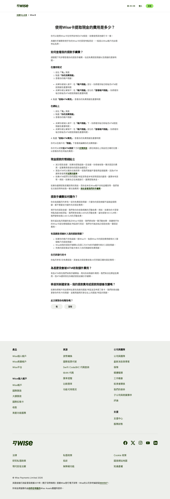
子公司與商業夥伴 (123, 395)
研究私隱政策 (19, 460)
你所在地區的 (34, 488)
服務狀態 (118, 424)
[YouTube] (148, 443)
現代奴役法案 (19, 466)
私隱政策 (67, 455)
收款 (14, 407)
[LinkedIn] (155, 443)
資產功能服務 (19, 413)
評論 (116, 400)
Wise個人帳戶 (19, 356)
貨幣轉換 (67, 356)
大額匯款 (17, 396)
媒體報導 (118, 372)
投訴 (65, 460)
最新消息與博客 (122, 361)
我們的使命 (119, 389)
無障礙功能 (68, 466)
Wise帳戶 (17, 385)
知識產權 (118, 466)
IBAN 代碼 (68, 372)
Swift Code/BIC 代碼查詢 (76, 367)
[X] (133, 443)
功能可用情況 (70, 389)
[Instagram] (140, 443)
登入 (140, 6)
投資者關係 (119, 384)
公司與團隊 (119, 356)
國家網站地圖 (120, 460)
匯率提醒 (67, 378)
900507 (104, 483)
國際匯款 (17, 390)
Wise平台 (17, 367)
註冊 (149, 6)
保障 (116, 367)
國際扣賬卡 (18, 401)
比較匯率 (67, 384)
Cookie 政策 (120, 455)
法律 (14, 455)
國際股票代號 (70, 361)
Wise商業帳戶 (19, 361)
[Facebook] (125, 443)
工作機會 (118, 378)
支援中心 (118, 418)
